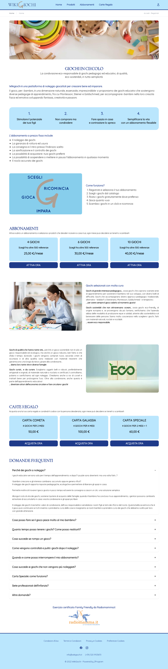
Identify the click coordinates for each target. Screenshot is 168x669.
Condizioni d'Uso (51, 641)
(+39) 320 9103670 (93, 654)
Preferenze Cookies (115, 641)
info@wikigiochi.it (74, 654)
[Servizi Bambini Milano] (84, 617)
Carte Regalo (106, 4)
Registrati (155, 13)
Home (59, 4)
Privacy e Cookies (94, 641)
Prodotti (71, 4)
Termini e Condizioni (72, 641)
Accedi (146, 13)
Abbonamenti (87, 4)
